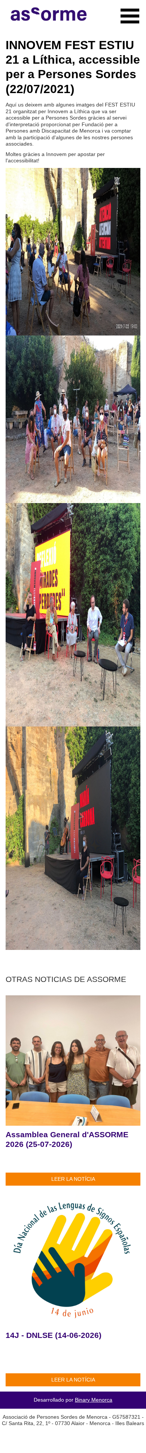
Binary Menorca (93, 1400)
